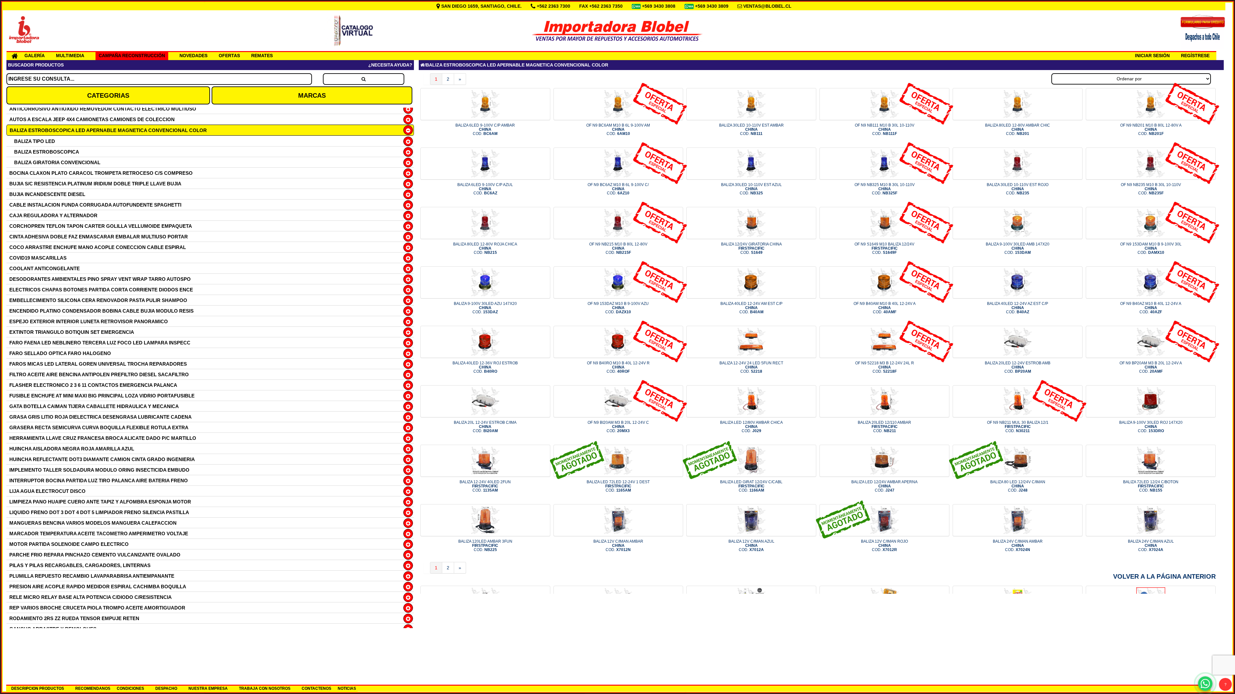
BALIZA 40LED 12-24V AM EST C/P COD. (751, 307)
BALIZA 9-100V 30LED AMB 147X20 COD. (1017, 248)
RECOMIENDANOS (92, 688)
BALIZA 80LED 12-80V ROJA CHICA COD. (485, 248)
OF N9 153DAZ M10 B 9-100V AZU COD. (618, 307)
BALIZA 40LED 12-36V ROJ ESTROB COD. (485, 367)
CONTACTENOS (316, 688)
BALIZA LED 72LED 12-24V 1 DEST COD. (618, 486)
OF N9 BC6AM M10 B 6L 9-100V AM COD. (618, 129)
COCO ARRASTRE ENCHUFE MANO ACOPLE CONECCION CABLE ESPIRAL (97, 247)
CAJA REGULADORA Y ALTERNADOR (53, 215)
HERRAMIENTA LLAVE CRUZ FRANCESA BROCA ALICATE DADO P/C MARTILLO (102, 438)
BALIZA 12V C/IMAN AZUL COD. (751, 545)
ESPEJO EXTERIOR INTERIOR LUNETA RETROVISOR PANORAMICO (88, 321)
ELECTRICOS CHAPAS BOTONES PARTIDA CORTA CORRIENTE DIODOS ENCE (101, 289)
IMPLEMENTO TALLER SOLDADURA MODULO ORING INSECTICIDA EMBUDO (99, 470)
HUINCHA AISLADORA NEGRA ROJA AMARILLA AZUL (71, 448)
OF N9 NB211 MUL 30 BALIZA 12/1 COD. (1017, 426)
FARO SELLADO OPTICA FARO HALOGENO (60, 353)
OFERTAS (229, 55)
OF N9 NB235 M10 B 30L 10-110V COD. (1151, 188)
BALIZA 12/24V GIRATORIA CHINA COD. (751, 248)
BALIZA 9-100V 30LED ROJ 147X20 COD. (1151, 426)
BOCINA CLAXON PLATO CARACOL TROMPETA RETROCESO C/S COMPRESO (101, 173)
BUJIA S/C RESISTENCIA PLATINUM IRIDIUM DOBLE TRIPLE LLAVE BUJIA (95, 183)
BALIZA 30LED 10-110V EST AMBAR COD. (751, 129)
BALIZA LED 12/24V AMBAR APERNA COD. (884, 486)
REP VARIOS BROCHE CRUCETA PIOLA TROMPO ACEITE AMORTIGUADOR (97, 607)
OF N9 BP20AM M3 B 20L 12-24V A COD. (1151, 367)
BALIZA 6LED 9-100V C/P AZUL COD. (485, 188)
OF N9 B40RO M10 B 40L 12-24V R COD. (618, 367)
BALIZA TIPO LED (34, 141)
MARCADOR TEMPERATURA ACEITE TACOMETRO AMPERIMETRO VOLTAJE (98, 533)
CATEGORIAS (108, 95)
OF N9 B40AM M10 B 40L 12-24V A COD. (885, 307)
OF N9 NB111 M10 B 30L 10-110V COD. (884, 129)
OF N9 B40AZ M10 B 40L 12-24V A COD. (1150, 307)
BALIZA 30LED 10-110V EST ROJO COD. (1017, 188)
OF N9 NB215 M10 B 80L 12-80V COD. (618, 248)
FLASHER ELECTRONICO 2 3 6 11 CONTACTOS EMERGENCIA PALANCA (93, 385)
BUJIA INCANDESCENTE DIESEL (47, 194)
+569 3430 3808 (659, 6)
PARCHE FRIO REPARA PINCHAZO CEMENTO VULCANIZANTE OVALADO (94, 554)
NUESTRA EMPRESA (208, 688)
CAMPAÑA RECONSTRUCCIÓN (132, 55)
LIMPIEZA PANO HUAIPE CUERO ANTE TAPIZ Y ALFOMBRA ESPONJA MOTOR (100, 501)
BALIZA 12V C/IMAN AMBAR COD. (618, 545)
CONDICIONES (130, 688)
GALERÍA (34, 55)
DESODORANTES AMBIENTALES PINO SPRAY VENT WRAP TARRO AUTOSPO (100, 279)
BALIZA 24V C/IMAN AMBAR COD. (1018, 545)
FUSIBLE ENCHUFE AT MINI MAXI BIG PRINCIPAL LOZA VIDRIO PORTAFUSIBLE (102, 395)
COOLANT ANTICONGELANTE (44, 268)
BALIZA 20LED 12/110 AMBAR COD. (884, 426)
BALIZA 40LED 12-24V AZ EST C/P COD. (1017, 307)
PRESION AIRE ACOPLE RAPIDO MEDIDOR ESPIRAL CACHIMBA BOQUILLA (97, 586)
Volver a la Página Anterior (1164, 576)
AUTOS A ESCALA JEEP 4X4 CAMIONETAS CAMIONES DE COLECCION (92, 119)
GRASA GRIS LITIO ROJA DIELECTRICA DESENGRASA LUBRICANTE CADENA (100, 417)
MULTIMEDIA (70, 55)
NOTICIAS (347, 688)
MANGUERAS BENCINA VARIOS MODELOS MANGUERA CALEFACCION (93, 523)
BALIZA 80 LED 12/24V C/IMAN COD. (1017, 486)
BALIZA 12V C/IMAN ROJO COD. (884, 545)
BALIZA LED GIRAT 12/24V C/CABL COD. (751, 486)
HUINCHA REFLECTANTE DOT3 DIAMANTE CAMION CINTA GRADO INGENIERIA (102, 459)
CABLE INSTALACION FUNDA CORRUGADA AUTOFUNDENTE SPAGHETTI (95, 205)
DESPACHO (166, 688)
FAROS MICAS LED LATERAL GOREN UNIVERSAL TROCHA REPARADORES (98, 364)
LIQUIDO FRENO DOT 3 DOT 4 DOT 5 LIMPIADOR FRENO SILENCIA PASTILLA (99, 512)
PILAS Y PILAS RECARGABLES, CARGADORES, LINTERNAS (80, 565)
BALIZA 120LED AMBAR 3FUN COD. (485, 545)
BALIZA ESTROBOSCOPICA (46, 152)
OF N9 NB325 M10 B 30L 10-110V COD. (885, 188)
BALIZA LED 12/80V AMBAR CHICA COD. (751, 426)
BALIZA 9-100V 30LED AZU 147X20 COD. (485, 307)
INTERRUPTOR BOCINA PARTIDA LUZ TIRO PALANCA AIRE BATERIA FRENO (98, 480)
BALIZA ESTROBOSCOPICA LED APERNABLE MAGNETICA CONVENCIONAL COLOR (108, 130)
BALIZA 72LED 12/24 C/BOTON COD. (1150, 486)
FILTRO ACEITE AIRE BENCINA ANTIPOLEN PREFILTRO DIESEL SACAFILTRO (99, 374)
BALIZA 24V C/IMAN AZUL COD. (1151, 545)
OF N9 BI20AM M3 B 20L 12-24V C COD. (618, 426)
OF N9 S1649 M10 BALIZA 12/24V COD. (884, 248)
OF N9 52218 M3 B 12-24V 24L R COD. (884, 367)
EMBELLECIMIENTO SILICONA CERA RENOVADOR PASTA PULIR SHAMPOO (98, 300)
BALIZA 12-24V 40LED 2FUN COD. (485, 486)
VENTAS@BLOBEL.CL (767, 6)
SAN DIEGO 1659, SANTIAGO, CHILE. (481, 6)
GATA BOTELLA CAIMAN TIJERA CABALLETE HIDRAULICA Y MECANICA (94, 406)
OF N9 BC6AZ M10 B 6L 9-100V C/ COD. (618, 188)
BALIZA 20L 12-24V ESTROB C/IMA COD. (485, 426)
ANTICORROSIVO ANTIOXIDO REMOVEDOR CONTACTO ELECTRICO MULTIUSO (102, 108)
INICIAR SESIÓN (1152, 55)
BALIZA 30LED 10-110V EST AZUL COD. (751, 188)
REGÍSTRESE (1195, 55)
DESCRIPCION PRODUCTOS (37, 688)
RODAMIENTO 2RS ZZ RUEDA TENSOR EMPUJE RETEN (74, 618)
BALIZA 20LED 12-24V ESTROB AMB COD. (1017, 367)
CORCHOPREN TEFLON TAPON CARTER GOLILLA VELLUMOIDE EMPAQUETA (100, 226)
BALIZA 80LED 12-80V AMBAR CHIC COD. (1017, 129)
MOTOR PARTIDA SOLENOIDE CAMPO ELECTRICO (69, 544)
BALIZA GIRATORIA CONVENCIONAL (57, 162)
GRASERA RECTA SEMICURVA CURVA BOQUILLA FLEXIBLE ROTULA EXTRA (98, 427)
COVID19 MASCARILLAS (38, 258)
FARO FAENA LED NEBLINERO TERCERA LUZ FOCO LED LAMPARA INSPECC (99, 342)
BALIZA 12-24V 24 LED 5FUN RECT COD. (751, 367)
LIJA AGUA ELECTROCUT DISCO (47, 491)
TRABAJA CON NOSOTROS (264, 688)
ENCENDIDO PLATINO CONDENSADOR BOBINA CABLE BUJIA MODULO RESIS (101, 311)
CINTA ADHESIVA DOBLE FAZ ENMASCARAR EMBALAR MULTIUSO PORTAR (98, 236)
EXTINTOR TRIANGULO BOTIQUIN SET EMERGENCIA (71, 332)
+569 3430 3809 (712, 6)
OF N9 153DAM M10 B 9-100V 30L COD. (1151, 248)
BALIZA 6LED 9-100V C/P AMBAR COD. (485, 129)
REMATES (262, 55)
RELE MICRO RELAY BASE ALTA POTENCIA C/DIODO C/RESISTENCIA (90, 597)
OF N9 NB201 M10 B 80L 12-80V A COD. (1151, 129)
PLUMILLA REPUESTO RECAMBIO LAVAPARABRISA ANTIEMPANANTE (91, 576)
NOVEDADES (193, 55)
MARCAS (312, 95)
